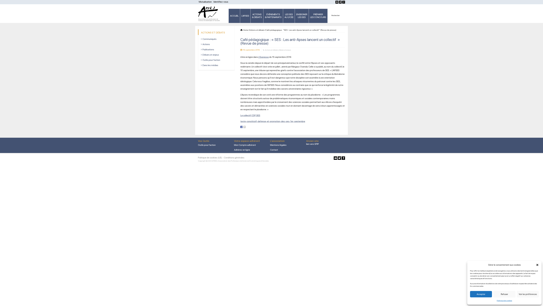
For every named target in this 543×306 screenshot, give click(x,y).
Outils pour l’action (211, 60)
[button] (537, 265)
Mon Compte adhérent (245, 145)
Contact (274, 149)
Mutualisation (205, 1)
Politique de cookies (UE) (210, 157)
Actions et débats (271, 50)
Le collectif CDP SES (250, 115)
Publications (208, 49)
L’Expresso (263, 57)
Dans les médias (210, 65)
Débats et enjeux (285, 50)
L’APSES (245, 15)
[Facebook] (343, 2)
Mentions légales (278, 145)
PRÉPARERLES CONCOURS (318, 16)
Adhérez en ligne (242, 149)
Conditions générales (234, 157)
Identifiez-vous (221, 1)
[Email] (336, 2)
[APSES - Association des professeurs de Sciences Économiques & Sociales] (210, 13)
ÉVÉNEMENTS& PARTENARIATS (273, 16)
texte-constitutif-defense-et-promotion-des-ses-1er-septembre (272, 121)
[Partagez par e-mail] (244, 127)
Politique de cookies (504, 301)
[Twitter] (340, 2)
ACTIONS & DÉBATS (257, 16)
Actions (206, 44)
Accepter (481, 294)
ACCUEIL (234, 15)
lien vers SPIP (312, 144)
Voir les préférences (528, 294)
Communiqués (209, 39)
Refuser (504, 294)
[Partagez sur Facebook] (241, 127)
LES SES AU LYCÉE (289, 16)
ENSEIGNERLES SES (301, 16)
